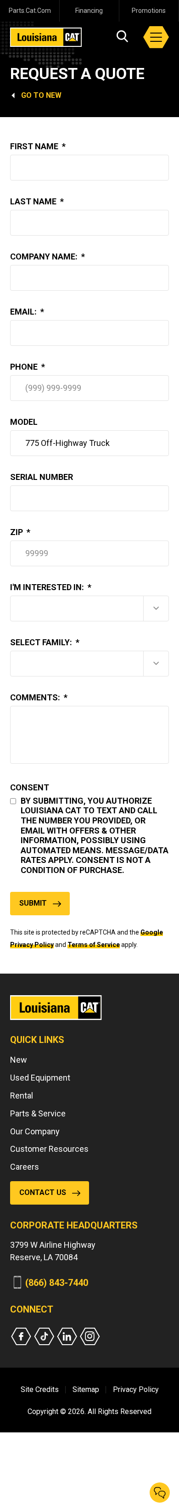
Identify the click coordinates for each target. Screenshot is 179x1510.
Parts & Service (38, 1113)
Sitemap (86, 1389)
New (54, 95)
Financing (89, 10)
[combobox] (89, 608)
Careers (24, 1167)
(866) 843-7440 (56, 1282)
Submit (33, 903)
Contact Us (42, 1192)
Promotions (149, 10)
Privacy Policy (136, 1389)
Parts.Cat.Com (30, 10)
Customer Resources (49, 1149)
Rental (21, 1095)
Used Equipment (40, 1077)
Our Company (35, 1131)
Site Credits (40, 1389)
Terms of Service (93, 944)
